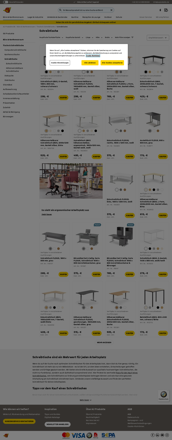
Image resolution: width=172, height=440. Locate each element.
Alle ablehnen (90, 63)
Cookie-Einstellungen (60, 63)
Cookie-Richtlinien (93, 56)
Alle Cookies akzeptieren (112, 63)
